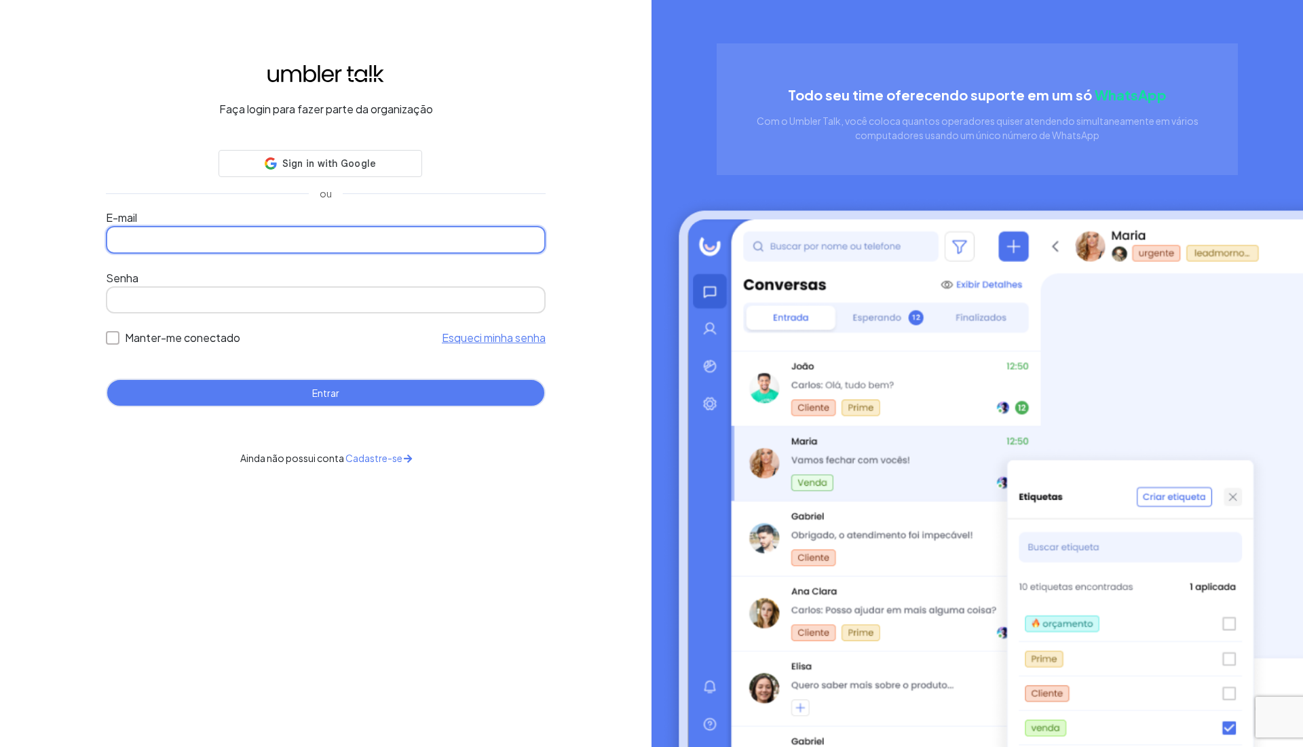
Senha (122, 278)
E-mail (121, 217)
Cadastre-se (374, 458)
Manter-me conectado (182, 337)
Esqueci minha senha (494, 337)
